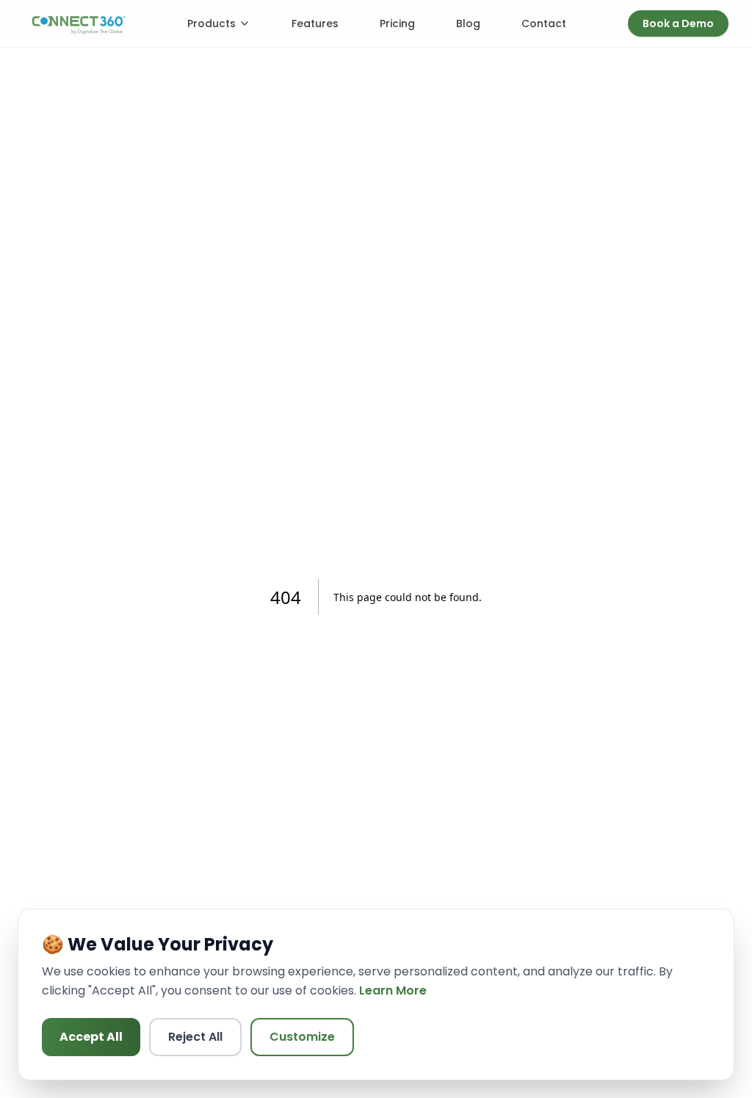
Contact (543, 23)
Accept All (91, 1036)
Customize (302, 1036)
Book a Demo (678, 23)
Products (211, 23)
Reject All (195, 1036)
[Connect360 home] (79, 23)
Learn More (393, 990)
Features (315, 23)
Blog (468, 23)
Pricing (397, 23)
